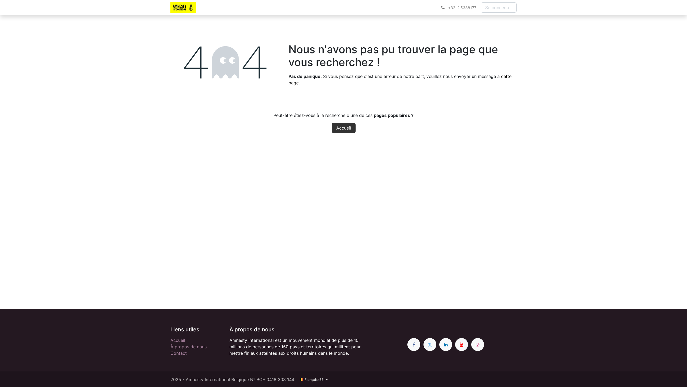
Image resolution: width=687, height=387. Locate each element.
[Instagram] (477, 344)
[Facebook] (413, 344)
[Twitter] (429, 344)
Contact (178, 353)
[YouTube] (461, 344)
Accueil (343, 128)
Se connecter (498, 7)
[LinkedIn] (445, 344)
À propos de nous (188, 346)
